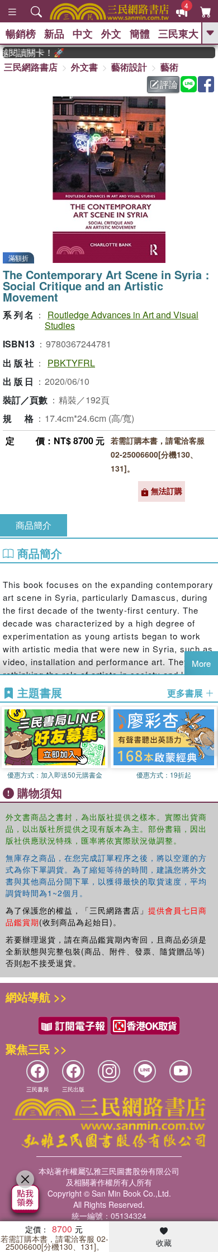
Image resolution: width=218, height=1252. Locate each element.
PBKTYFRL (71, 362)
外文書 (84, 66)
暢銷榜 (21, 33)
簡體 (140, 33)
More (201, 663)
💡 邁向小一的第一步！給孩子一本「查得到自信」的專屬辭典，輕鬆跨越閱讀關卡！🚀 (29, 52)
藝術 (169, 66)
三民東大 (178, 33)
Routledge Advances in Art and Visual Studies (121, 320)
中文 (83, 33)
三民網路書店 (31, 66)
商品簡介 (33, 525)
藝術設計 (129, 66)
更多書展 (186, 693)
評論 (169, 84)
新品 (54, 33)
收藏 (164, 1242)
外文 (111, 33)
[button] (209, 743)
